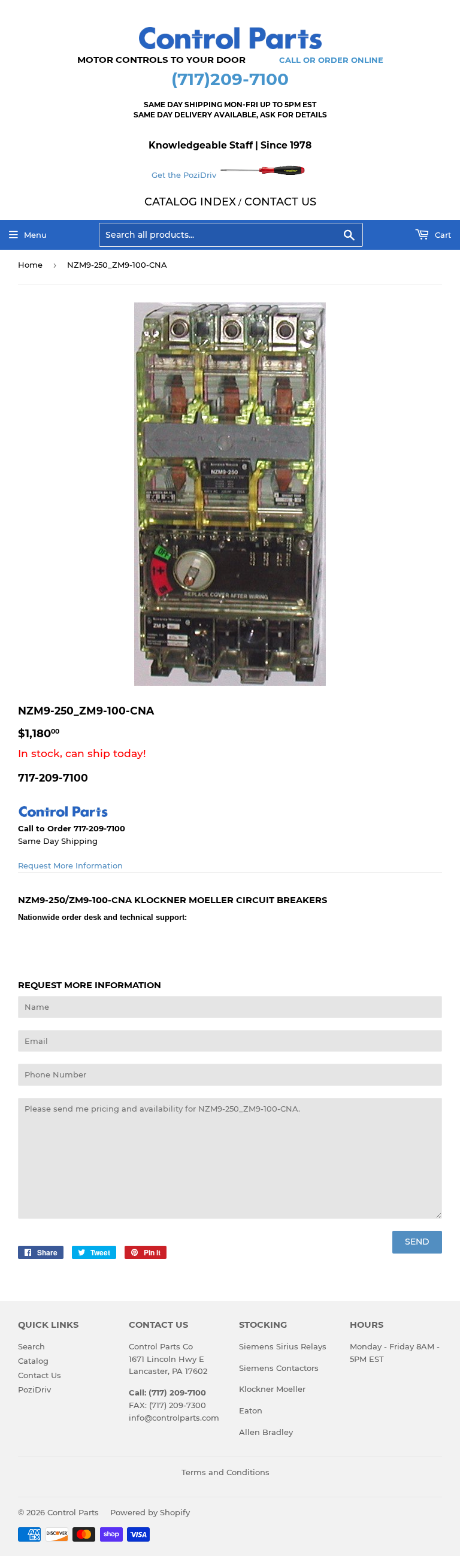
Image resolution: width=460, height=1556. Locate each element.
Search (31, 1346)
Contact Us (39, 1375)
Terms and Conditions (225, 1472)
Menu (35, 235)
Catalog (33, 1361)
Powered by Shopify (150, 1512)
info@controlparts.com (174, 1417)
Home (30, 265)
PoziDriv (34, 1389)
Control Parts (73, 1512)
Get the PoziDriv (185, 175)
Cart (441, 235)
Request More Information (70, 865)
